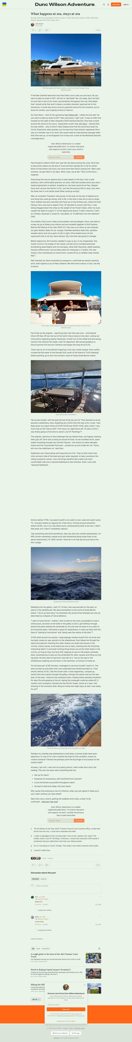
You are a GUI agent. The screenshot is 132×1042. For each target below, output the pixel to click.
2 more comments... (37, 939)
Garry (37, 917)
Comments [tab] (35, 879)
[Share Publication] (108, 4)
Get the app (75, 1033)
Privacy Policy (80, 1016)
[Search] (104, 4)
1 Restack (50, 858)
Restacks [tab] (43, 879)
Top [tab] (33, 948)
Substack (56, 1038)
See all (34, 999)
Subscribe (116, 4)
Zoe (36, 897)
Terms (71, 1028)
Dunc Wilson (39, 24)
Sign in (126, 4)
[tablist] (39, 879)
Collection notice (79, 1028)
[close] (84, 985)
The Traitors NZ (71, 115)
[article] (66, 959)
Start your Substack (61, 1033)
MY (81, 124)
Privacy (65, 1028)
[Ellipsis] (100, 896)
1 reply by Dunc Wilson (44, 910)
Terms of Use (75, 1014)
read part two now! (50, 802)
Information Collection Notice (65, 1016)
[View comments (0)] (49, 964)
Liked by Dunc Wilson (42, 899)
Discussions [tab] (45, 948)
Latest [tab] (38, 948)
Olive (85, 124)
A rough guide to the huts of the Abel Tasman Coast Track (54, 955)
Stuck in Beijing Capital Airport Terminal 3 (51, 969)
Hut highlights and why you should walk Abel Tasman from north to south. (56, 959)
